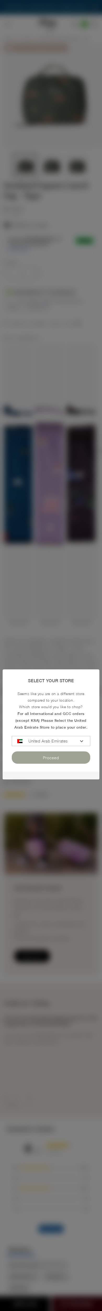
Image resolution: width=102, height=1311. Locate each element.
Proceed (51, 757)
